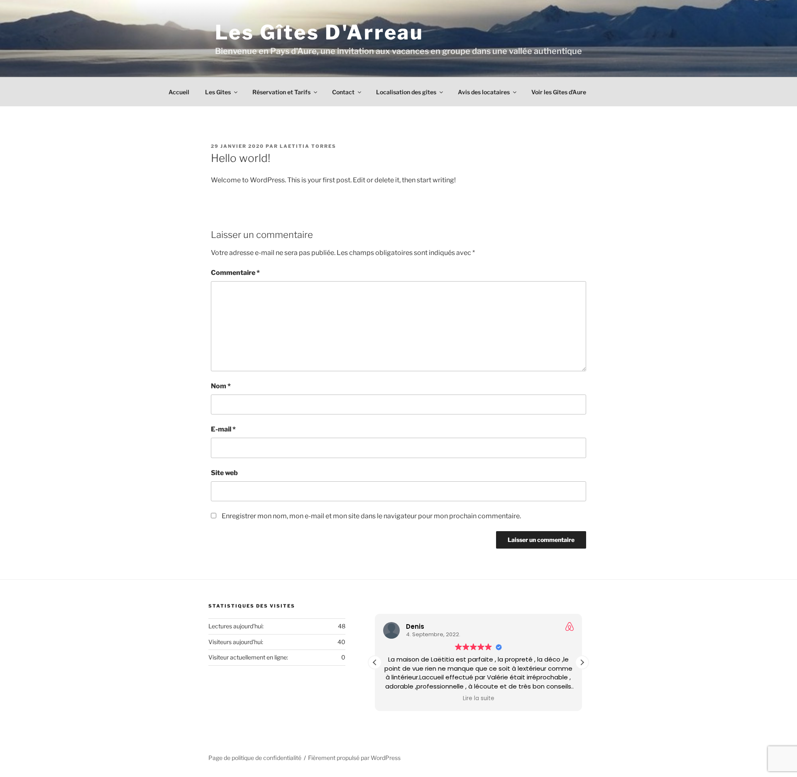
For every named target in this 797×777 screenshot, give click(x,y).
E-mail (223, 429)
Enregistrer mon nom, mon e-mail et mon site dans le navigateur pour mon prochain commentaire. (371, 516)
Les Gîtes (218, 92)
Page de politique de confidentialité (254, 757)
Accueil (179, 92)
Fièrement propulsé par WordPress (354, 757)
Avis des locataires (484, 92)
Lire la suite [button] (478, 698)
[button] (582, 662)
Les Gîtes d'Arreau (319, 32)
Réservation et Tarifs (281, 92)
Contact (343, 92)
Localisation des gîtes (406, 92)
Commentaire (235, 273)
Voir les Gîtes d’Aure (558, 92)
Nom (221, 386)
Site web (224, 473)
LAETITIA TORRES (308, 146)
